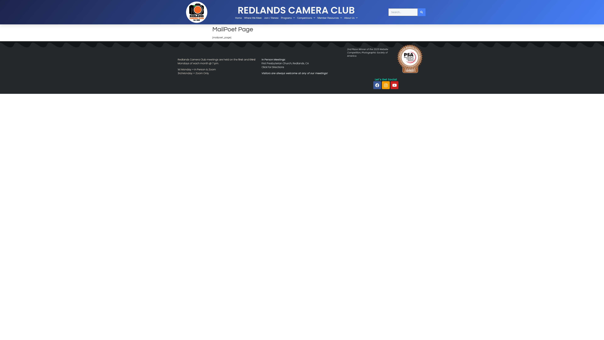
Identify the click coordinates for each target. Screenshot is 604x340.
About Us (349, 18)
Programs (286, 18)
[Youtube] (394, 85)
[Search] (421, 12)
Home (238, 18)
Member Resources (328, 18)
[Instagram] (386, 85)
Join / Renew (271, 18)
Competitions (304, 18)
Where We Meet (253, 18)
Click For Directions (273, 67)
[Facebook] (377, 85)
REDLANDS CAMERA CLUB (296, 10)
